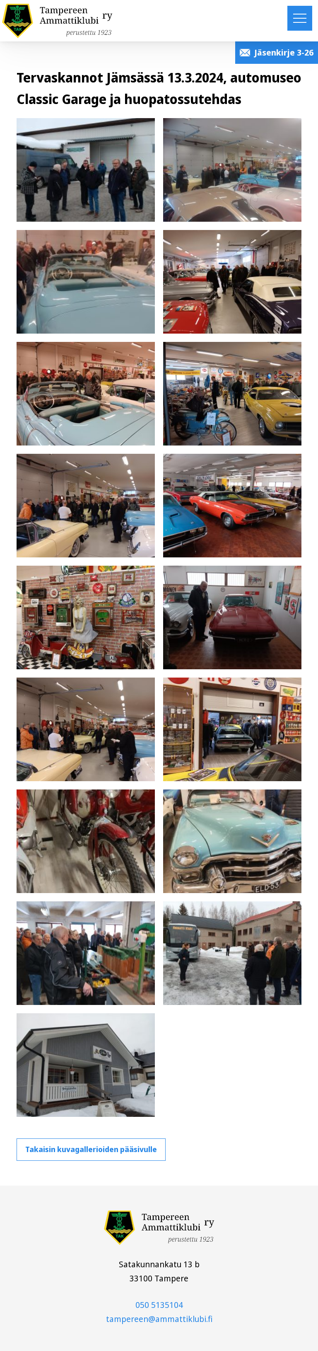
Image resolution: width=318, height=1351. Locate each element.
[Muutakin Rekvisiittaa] (86, 617)
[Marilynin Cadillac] (86, 282)
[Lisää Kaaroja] (232, 505)
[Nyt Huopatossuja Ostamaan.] (86, 1065)
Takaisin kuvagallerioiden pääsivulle (91, 1149)
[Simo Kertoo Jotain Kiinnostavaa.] (86, 729)
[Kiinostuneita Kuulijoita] (86, 505)
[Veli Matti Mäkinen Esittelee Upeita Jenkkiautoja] (232, 170)
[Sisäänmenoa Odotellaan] (86, 170)
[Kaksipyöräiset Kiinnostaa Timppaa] (232, 393)
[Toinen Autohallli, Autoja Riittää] (232, 729)
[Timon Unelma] (232, 617)
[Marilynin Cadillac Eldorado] (232, 841)
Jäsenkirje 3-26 (283, 52)
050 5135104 (159, 1304)
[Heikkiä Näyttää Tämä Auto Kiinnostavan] (86, 393)
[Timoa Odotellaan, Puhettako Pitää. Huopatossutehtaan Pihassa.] (232, 953)
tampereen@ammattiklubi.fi (159, 1318)
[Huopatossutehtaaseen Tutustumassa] (86, 953)
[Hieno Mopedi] (86, 841)
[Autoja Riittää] (232, 282)
